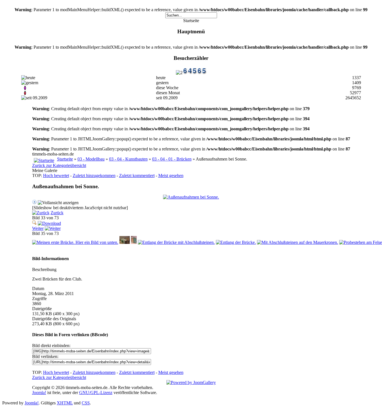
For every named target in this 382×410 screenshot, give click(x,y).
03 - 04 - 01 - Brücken (172, 159)
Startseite (65, 159)
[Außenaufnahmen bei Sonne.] (191, 197)
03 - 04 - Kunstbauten (128, 159)
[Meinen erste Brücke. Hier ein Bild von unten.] (75, 242)
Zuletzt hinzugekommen (94, 175)
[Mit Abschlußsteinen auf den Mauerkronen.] (297, 242)
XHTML (65, 402)
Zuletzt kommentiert (137, 175)
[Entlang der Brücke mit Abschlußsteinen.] (176, 242)
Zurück (57, 212)
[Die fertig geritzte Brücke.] (124, 242)
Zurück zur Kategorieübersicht (59, 165)
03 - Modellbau (91, 159)
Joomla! (39, 392)
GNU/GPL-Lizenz (95, 392)
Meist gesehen (170, 175)
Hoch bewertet (56, 175)
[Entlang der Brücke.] (236, 242)
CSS (86, 402)
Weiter (38, 228)
